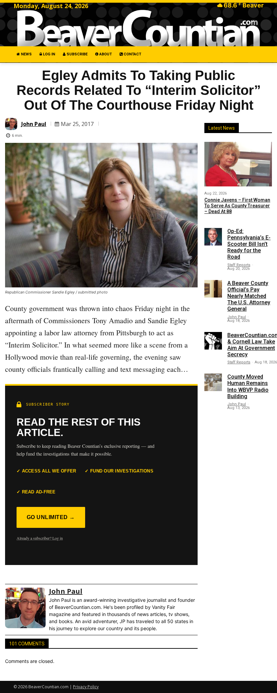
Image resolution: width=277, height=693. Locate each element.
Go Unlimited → (51, 517)
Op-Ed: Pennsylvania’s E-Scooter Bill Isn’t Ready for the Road (249, 244)
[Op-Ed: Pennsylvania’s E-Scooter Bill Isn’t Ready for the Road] (213, 237)
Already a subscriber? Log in (40, 538)
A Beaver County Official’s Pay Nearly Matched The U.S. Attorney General (248, 296)
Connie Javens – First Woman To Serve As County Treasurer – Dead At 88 (237, 205)
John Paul (33, 124)
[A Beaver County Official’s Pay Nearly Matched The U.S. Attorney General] (213, 289)
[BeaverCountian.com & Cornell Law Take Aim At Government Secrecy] (213, 341)
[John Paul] (12, 124)
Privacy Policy (86, 687)
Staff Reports (238, 265)
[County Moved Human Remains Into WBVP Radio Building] (213, 382)
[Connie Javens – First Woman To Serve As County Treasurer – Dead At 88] (238, 164)
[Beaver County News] (138, 28)
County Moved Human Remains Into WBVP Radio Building (248, 387)
